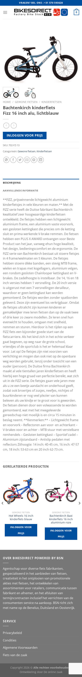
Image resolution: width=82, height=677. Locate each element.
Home (7, 102)
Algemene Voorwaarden (20, 647)
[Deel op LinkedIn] (41, 160)
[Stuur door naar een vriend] (27, 160)
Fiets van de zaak (15, 655)
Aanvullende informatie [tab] (20, 190)
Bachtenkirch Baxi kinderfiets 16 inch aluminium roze (61, 519)
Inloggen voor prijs (25, 135)
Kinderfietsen (52, 102)
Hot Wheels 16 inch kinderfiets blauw (21, 517)
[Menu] (5, 12)
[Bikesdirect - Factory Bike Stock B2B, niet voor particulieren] (41, 12)
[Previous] (9, 55)
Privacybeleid (12, 633)
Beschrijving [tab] (12, 182)
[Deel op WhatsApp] (6, 160)
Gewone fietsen (26, 102)
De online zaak (53, 672)
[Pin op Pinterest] (34, 160)
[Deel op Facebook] (13, 160)
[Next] (72, 55)
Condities (9, 640)
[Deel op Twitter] (20, 160)
